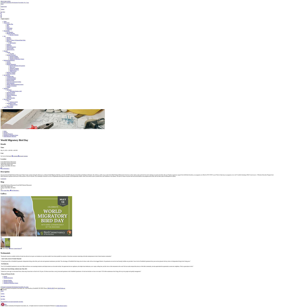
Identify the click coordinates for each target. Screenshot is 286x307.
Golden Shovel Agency (61, 305)
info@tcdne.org (61, 288)
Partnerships (9, 28)
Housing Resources (8, 277)
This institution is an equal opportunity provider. (12, 301)
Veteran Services (10, 49)
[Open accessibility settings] (2, 304)
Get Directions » (5, 168)
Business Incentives (14, 69)
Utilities (8, 87)
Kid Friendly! (13, 43)
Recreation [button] (9, 41)
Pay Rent (3, 12)
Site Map (3, 296)
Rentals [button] (8, 52)
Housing (9, 37)
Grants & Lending (11, 73)
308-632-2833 (50, 288)
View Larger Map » (5, 190)
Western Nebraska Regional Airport (15, 84)
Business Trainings (11, 72)
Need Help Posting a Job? (16, 91)
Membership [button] (6, 30)
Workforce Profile (11, 92)
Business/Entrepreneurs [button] (9, 60)
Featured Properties (11, 79)
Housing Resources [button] (11, 55)
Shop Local (12, 67)
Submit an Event (13, 104)
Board (8, 26)
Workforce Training (14, 68)
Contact (2, 9)
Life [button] (5, 36)
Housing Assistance (14, 57)
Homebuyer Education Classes (17, 59)
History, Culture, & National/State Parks (16, 40)
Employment (4, 6)
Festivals (9, 44)
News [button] (8, 100)
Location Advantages (12, 85)
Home (2, 4)
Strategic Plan (10, 24)
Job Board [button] (9, 89)
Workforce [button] (6, 88)
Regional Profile (10, 80)
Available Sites (10, 76)
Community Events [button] (11, 103)
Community (3, 178)
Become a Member (14, 34)
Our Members (10, 32)
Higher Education (11, 98)
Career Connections (8, 107)
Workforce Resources (12, 95)
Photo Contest (10, 106)
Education (9, 39)
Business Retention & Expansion (17, 65)
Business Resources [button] (11, 64)
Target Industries (10, 83)
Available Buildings (11, 77)
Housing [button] (6, 51)
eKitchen (9, 63)
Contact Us (9, 29)
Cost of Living (10, 48)
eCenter (8, 61)
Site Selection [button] (7, 75)
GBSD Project (13, 71)
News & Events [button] (7, 99)
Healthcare (9, 45)
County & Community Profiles (14, 81)
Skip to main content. (6, 1)
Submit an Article (14, 102)
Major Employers (11, 94)
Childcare (9, 96)
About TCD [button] (6, 22)
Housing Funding (14, 56)
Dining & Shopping (11, 47)
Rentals (5, 276)
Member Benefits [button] (11, 33)
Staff (8, 25)
